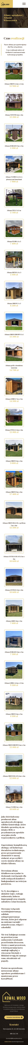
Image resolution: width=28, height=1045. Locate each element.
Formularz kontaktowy (13, 1017)
